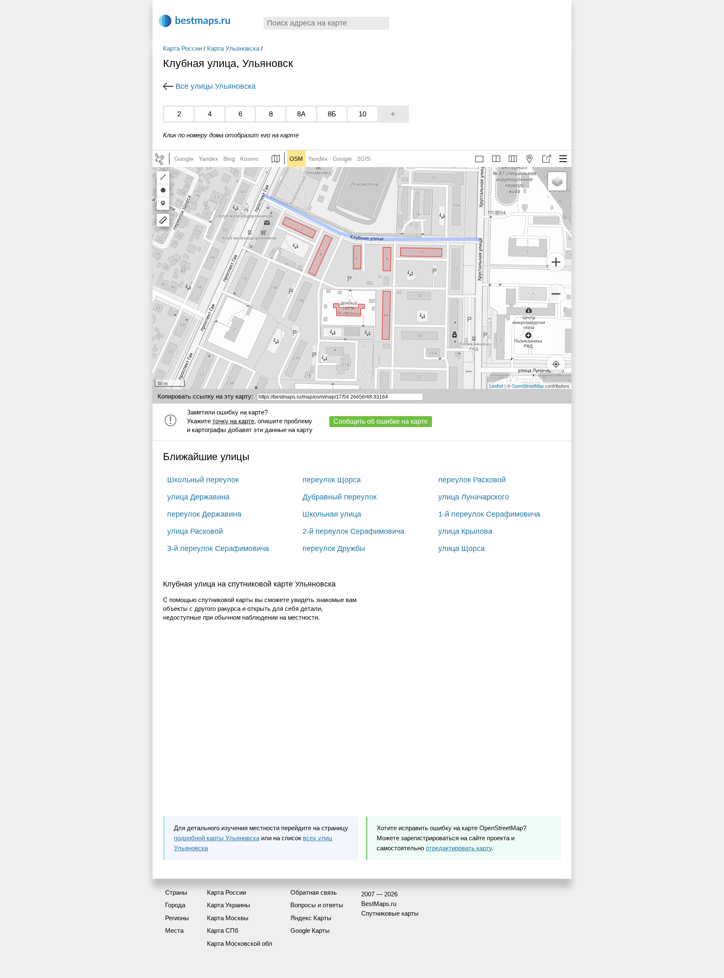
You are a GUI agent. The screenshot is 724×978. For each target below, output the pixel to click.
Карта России (182, 48)
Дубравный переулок (340, 497)
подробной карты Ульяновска (216, 838)
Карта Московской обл (239, 943)
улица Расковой (195, 531)
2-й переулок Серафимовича (353, 531)
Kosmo (249, 158)
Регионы (177, 917)
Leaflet (496, 385)
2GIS (363, 158)
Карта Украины (228, 905)
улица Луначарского (473, 497)
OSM (296, 158)
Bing (229, 158)
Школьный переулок (203, 480)
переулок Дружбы (334, 548)
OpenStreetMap (528, 385)
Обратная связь (313, 892)
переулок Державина (204, 514)
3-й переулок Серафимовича (218, 548)
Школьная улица (332, 514)
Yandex (208, 158)
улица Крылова (465, 531)
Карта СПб (222, 930)
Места (174, 930)
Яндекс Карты (310, 917)
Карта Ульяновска (233, 48)
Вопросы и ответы (316, 905)
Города (175, 905)
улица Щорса (461, 548)
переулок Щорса (332, 480)
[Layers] (557, 181)
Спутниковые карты (390, 913)
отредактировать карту (458, 848)
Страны (176, 892)
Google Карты (310, 930)
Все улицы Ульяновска (216, 86)
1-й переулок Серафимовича (489, 514)
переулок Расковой (472, 480)
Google (184, 158)
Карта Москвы (227, 917)
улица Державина (198, 497)
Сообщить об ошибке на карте (381, 421)
